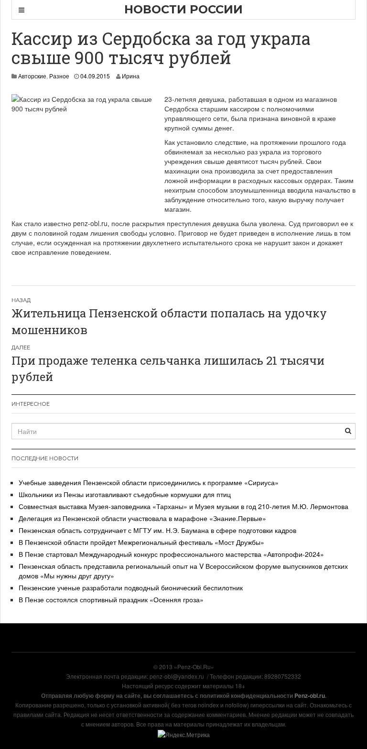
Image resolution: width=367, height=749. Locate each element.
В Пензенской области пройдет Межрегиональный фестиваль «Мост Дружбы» (141, 542)
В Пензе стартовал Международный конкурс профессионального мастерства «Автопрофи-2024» (171, 554)
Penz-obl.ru (309, 695)
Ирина (131, 76)
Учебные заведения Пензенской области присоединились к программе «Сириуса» (149, 482)
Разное (59, 76)
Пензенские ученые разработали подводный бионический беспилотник (131, 587)
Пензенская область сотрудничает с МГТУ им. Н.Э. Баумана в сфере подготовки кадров (157, 530)
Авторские (32, 76)
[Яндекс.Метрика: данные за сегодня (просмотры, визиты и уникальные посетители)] (184, 734)
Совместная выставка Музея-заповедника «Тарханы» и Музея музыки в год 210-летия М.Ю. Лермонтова (183, 506)
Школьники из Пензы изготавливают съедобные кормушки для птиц (125, 494)
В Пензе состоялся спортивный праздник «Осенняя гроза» (111, 599)
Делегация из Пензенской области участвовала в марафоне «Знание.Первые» (142, 518)
